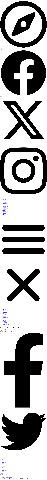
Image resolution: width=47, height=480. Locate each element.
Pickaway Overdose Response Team (6, 324)
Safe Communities (5, 321)
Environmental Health (4, 309)
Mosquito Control (4, 314)
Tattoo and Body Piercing (5, 203)
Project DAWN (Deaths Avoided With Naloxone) (8, 322)
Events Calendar (3, 460)
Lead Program (4, 318)
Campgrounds (4, 311)
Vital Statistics (4, 211)
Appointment (3, 459)
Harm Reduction (4, 213)
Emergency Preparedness (5, 212)
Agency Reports (4, 214)
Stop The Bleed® (4, 209)
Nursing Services (3, 315)
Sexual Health (4, 320)
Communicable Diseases (5, 317)
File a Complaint (4, 199)
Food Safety (4, 310)
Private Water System (5, 201)
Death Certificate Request (4, 461)
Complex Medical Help (5, 206)
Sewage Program (4, 202)
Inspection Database (5, 313)
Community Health (3, 210)
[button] (23, 262)
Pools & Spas (4, 200)
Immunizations (4, 207)
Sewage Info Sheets (4, 462)
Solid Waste (4, 204)
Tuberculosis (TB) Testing (5, 208)
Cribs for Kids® (4, 316)
